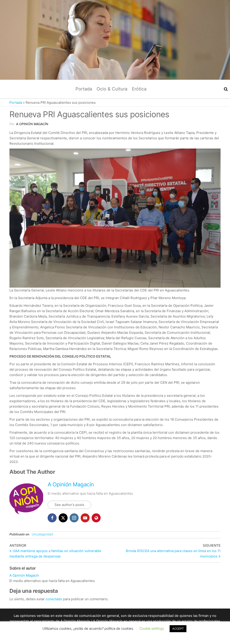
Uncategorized (42, 534)
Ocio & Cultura (112, 89)
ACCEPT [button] (178, 628)
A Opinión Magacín (32, 124)
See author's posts (69, 505)
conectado (54, 599)
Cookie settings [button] (151, 628)
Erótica (139, 89)
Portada (83, 89)
